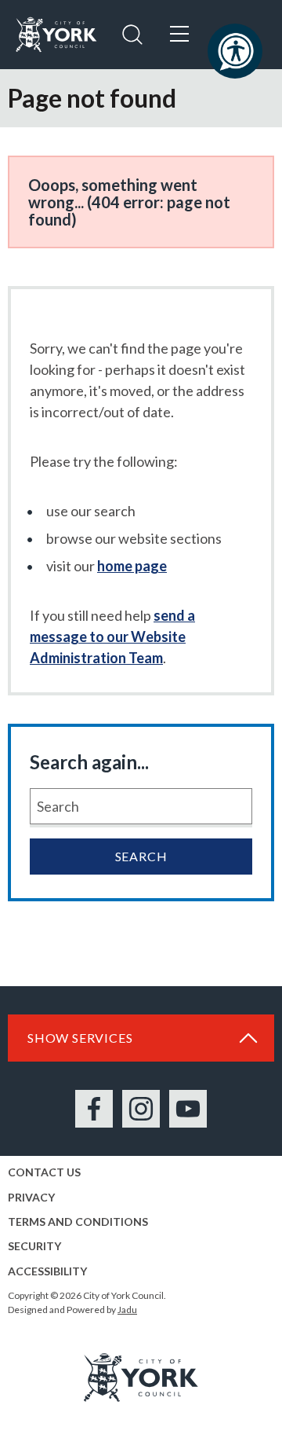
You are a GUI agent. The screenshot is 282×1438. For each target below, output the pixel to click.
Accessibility (47, 1271)
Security (34, 1246)
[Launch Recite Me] (235, 51)
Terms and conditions (78, 1221)
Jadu (127, 1309)
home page (132, 565)
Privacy (31, 1197)
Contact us (44, 1172)
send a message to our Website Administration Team (112, 636)
